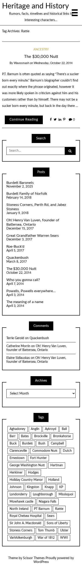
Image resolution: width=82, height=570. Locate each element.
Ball (64, 429)
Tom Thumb (46, 530)
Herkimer (16, 472)
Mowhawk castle (21, 501)
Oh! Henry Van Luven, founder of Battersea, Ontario (32, 222)
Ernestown (17, 458)
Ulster (64, 530)
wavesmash (21, 63)
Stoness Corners (21, 530)
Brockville (41, 436)
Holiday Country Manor (26, 479)
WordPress (41, 562)
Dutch (67, 450)
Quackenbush (17, 257)
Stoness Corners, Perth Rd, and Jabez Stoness (36, 207)
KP (61, 487)
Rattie (59, 509)
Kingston (33, 487)
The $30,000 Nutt (41, 57)
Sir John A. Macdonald (25, 523)
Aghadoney (17, 429)
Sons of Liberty (57, 523)
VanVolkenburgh (21, 537)
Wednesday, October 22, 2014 (53, 63)
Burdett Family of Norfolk (26, 193)
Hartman (56, 465)
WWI (64, 537)
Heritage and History (35, 6)
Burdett (27, 443)
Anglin (35, 429)
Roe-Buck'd (15, 246)
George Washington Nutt (27, 465)
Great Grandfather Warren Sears (32, 235)
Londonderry (18, 494)
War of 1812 (46, 537)
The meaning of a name (24, 302)
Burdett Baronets (20, 183)
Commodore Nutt (44, 450)
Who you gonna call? (23, 280)
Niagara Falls (47, 501)
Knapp (49, 487)
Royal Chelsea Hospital (25, 516)
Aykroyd (50, 429)
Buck (13, 443)
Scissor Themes (34, 558)
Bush (41, 443)
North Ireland (19, 509)
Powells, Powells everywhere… (31, 291)
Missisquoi (66, 494)
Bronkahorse (62, 436)
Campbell (57, 443)
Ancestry (41, 49)
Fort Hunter (38, 458)
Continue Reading (24, 119)
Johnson (15, 487)
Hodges (33, 472)
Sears (50, 516)
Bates (25, 436)
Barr (12, 436)
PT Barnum (42, 509)
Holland (53, 479)
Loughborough (43, 494)
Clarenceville (18, 450)
